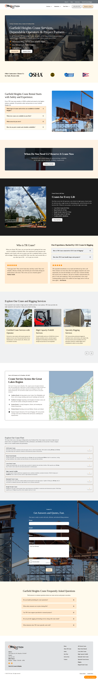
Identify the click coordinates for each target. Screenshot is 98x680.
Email (30, 528)
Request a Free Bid (49, 164)
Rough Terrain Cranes (83, 664)
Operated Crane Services (83, 659)
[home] (12, 6)
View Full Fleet (57, 219)
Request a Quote (88, 6)
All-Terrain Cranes (82, 646)
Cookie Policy (90, 673)
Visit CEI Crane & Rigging (87, 2)
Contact (65, 659)
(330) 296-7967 (76, 6)
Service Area (77, 2)
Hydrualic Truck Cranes (83, 656)
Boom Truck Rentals (82, 648)
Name (30, 520)
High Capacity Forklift (83, 654)
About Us (66, 2)
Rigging (79, 662)
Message (31, 543)
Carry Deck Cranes (82, 651)
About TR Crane (67, 648)
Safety (72, 2)
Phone (31, 535)
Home (65, 646)
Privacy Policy (83, 673)
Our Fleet (66, 654)
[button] (49, 6)
